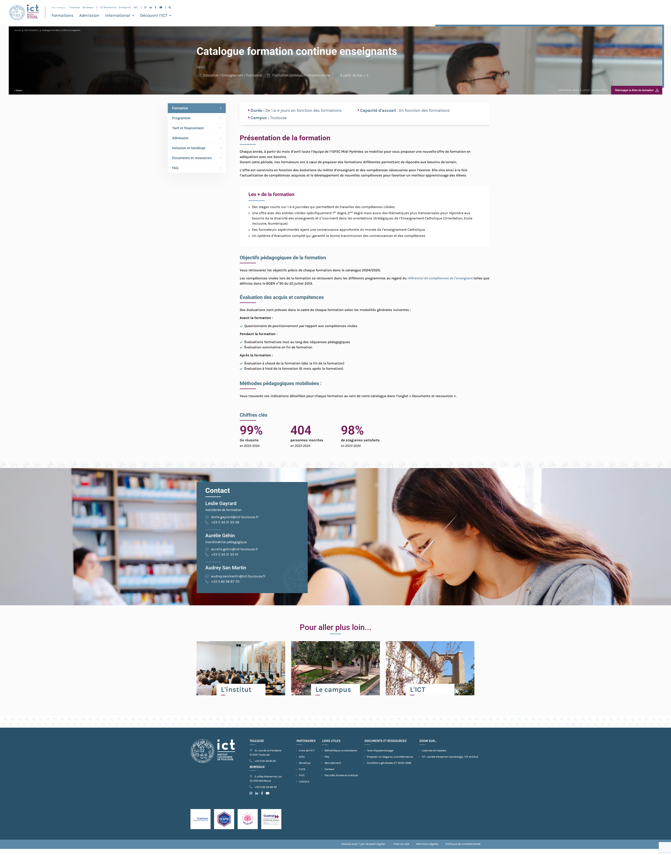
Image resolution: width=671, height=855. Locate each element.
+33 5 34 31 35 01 (224, 554)
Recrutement (332, 763)
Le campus (333, 689)
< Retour (18, 90)
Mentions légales (427, 844)
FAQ (175, 168)
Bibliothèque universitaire (340, 750)
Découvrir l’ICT (153, 15)
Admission (89, 15)
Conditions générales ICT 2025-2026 (389, 763)
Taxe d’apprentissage (380, 750)
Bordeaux (88, 7)
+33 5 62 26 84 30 (266, 787)
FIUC (302, 775)
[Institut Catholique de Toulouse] (24, 12)
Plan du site (401, 844)
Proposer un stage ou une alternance (390, 756)
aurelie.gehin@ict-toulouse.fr (234, 549)
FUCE (302, 769)
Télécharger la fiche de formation (634, 90)
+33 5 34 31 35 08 (225, 522)
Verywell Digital (375, 844)
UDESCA (304, 781)
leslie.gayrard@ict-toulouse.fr (235, 517)
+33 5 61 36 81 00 (265, 761)
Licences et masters (434, 750)
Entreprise (125, 7)
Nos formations (31, 30)
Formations (62, 15)
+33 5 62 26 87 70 (225, 581)
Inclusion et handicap (188, 148)
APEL (302, 756)
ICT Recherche (108, 7)
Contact (329, 769)
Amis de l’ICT (307, 750)
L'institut (236, 689)
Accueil (17, 30)
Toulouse (74, 7)
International (117, 15)
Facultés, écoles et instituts (341, 775)
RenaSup (304, 763)
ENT (136, 7)
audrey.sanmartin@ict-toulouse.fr (238, 576)
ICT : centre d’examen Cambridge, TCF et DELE (450, 756)
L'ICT (417, 689)
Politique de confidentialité (463, 844)
